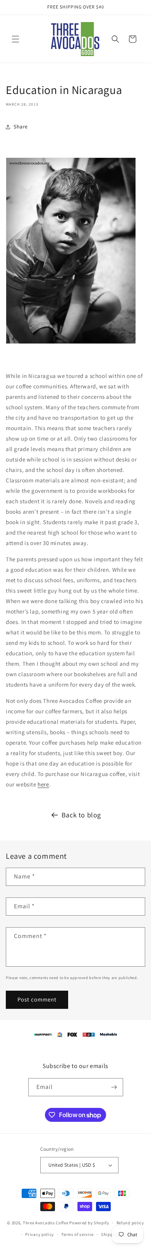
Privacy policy (39, 1234)
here (43, 784)
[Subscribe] (114, 1087)
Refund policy (130, 1222)
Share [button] (21, 126)
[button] (15, 39)
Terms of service (77, 1234)
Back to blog (81, 814)
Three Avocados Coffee (46, 1222)
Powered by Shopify (89, 1222)
